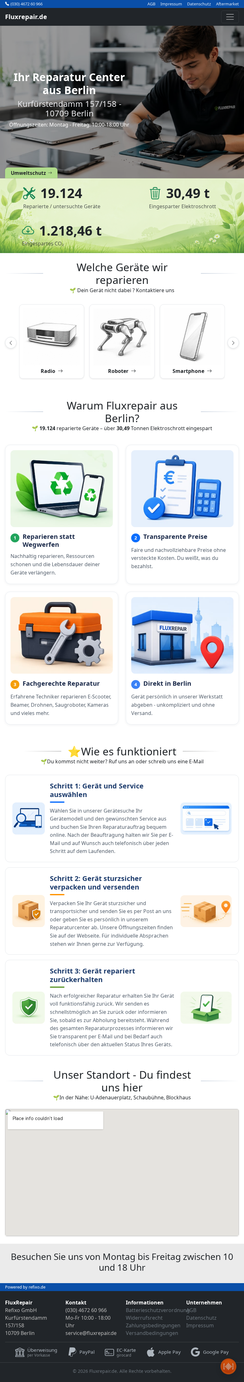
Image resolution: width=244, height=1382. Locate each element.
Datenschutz (199, 4)
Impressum (171, 4)
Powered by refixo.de (25, 1287)
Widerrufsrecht (144, 1317)
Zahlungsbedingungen (153, 1325)
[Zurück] (11, 342)
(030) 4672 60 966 (26, 4)
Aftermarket (227, 4)
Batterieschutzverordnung (158, 1310)
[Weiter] (233, 342)
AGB (151, 4)
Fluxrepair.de (26, 16)
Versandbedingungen (152, 1333)
